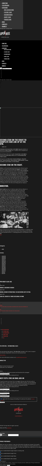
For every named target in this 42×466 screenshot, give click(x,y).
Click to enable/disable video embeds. (8, 458)
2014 (3, 271)
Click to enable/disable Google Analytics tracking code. (12, 450)
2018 (3, 266)
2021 (3, 262)
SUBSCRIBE (2, 402)
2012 (3, 273)
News (3, 249)
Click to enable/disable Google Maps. (8, 456)
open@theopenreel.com (21, 357)
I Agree (9, 465)
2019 (3, 264)
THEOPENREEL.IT (18, 416)
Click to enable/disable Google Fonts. (8, 453)
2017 (3, 267)
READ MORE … (3, 355)
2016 (3, 268)
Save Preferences (3, 461)
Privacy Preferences (3, 465)
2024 (3, 258)
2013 (3, 272)
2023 (3, 259)
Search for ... (5, 435)
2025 (3, 257)
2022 (3, 261)
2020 (3, 263)
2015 (3, 269)
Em (0, 234)
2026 (3, 256)
